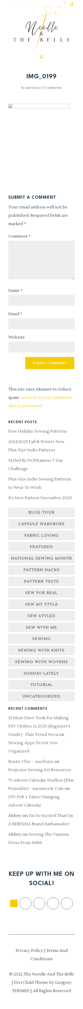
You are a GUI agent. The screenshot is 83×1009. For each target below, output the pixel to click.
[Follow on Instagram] (39, 903)
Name (15, 290)
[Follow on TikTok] (14, 903)
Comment (19, 236)
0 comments (52, 88)
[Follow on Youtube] (67, 903)
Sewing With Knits (41, 650)
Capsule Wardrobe (41, 524)
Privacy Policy (29, 950)
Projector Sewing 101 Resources (39, 770)
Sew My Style (41, 604)
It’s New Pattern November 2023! (40, 498)
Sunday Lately (41, 673)
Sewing (42, 638)
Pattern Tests (41, 581)
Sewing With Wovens (41, 662)
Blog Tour (42, 512)
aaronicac (32, 88)
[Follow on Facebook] (25, 903)
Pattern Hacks (42, 570)
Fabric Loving (41, 535)
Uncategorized (41, 696)
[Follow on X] (53, 903)
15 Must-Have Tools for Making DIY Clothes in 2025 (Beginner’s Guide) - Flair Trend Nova (39, 726)
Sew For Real (41, 592)
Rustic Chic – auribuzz (30, 761)
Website (16, 337)
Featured (41, 546)
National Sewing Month (41, 558)
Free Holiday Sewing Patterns (37, 431)
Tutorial (41, 684)
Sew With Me (41, 627)
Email (15, 314)
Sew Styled (42, 616)
